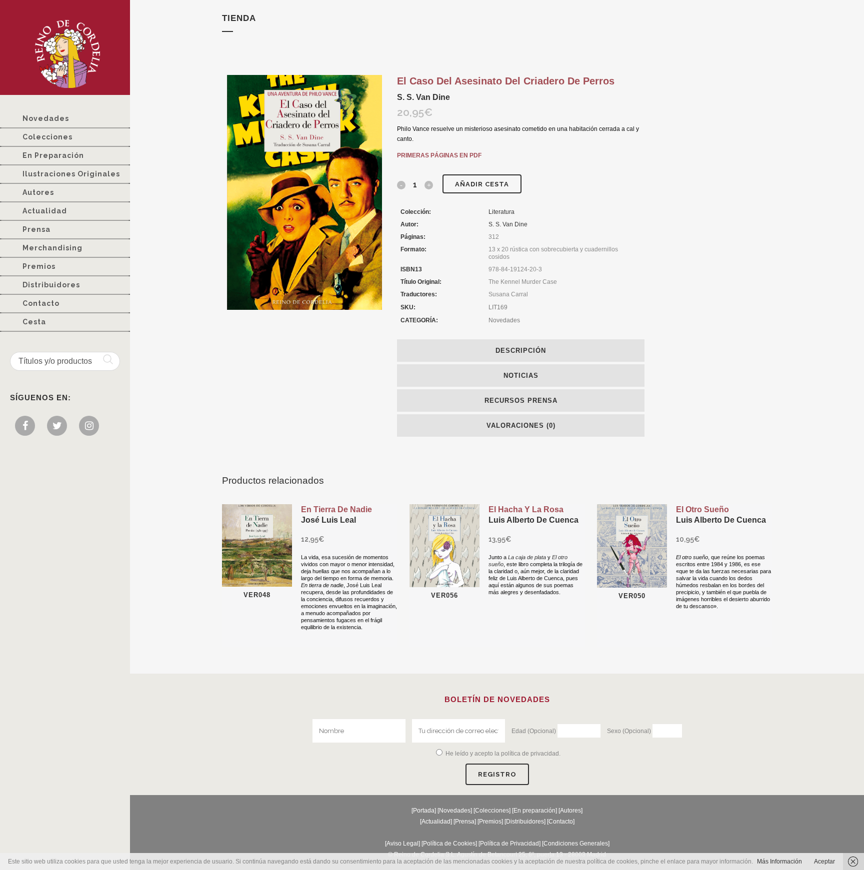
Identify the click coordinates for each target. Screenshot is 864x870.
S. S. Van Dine (423, 97)
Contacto (560, 821)
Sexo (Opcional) (629, 731)
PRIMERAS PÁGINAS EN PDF (439, 155)
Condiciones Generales (576, 843)
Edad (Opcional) (534, 731)
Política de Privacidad (509, 843)
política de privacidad (530, 753)
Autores (570, 810)
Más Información (779, 861)
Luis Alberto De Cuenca (533, 520)
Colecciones (492, 810)
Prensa (464, 821)
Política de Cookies (449, 843)
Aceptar (824, 861)
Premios (490, 821)
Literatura (501, 211)
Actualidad (436, 821)
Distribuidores (525, 821)
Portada (423, 810)
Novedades (504, 320)
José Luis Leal (328, 520)
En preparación (535, 810)
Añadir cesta (482, 184)
